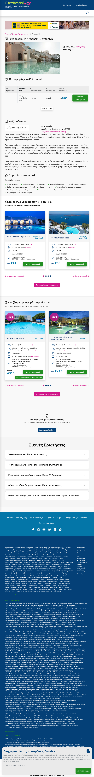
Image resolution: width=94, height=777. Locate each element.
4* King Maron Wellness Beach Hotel (72, 655)
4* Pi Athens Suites (52, 664)
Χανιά (13, 591)
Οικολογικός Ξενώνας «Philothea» (14, 649)
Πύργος (18, 583)
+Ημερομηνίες (35, 356)
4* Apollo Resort (71, 700)
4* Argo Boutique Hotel (25, 677)
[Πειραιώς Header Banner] (47, 25)
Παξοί (60, 577)
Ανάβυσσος (37, 551)
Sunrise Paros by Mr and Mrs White (75, 704)
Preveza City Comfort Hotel (45, 668)
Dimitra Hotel (61, 714)
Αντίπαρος (51, 551)
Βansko (62, 553)
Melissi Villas (8, 697)
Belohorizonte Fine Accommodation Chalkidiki (18, 718)
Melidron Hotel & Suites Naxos (49, 666)
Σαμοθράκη (48, 583)
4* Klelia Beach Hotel (11, 614)
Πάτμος (61, 579)
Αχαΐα (57, 553)
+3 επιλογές (32, 350)
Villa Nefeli (65, 677)
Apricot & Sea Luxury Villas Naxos (14, 710)
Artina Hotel (71, 653)
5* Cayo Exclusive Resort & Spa (13, 674)
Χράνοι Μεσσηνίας (46, 591)
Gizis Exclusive (76, 675)
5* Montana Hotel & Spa (11, 607)
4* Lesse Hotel (53, 620)
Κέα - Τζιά (21, 564)
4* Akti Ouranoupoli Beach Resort (26, 658)
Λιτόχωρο (37, 570)
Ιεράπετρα (34, 558)
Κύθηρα (60, 566)
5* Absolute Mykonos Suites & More (72, 645)
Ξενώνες (79, 566)
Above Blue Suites (10, 635)
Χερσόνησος (20, 591)
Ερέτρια (30, 556)
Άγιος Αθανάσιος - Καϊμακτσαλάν (25, 547)
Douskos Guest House (35, 691)
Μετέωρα (54, 572)
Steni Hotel (78, 660)
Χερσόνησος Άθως (30, 591)
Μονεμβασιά (8, 574)
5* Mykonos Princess (37, 679)
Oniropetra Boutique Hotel (76, 632)
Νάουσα (12, 576)
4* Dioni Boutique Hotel (53, 634)
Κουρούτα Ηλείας (29, 566)
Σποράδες (13, 587)
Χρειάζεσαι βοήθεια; (47, 430)
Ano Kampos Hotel (29, 670)
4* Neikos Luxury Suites (35, 639)
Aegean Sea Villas (10, 695)
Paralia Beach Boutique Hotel (45, 643)
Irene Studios (54, 618)
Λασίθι (60, 568)
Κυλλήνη (66, 566)
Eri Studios (64, 681)
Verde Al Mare (27, 672)
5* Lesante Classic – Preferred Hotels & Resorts (60, 706)
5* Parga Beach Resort (50, 660)
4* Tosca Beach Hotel (67, 609)
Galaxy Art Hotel (46, 653)
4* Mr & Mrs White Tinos (77, 620)
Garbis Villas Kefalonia (63, 639)
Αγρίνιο (14, 549)
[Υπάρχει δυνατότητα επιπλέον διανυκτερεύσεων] (31, 244)
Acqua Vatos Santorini (11, 645)
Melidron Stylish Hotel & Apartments (48, 725)
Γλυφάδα (31, 555)
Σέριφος (67, 583)
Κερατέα (27, 564)
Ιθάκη (40, 558)
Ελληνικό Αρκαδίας (10, 556)
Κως (29, 568)
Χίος (38, 591)
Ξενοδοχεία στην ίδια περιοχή (47, 285)
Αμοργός (22, 551)
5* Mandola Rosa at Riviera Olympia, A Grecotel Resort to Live (22, 603)
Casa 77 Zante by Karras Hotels (58, 672)
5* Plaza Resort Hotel (11, 677)
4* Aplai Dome (9, 685)
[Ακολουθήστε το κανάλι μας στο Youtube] (44, 529)
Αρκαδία (13, 553)
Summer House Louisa (66, 670)
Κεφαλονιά (41, 564)
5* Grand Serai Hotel (25, 607)
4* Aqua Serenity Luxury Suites (46, 714)
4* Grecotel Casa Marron (65, 603)
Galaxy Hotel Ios (22, 664)
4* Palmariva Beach (27, 620)
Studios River (54, 656)
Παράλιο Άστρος (34, 579)
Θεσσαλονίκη (25, 558)
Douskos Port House (52, 635)
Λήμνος (19, 570)
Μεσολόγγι (40, 572)
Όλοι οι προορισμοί (10, 595)
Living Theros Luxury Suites (79, 685)
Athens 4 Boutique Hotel (77, 668)
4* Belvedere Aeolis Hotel (12, 655)
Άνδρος (44, 551)
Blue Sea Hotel (9, 632)
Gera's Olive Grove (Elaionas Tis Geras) (64, 651)
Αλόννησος (65, 549)
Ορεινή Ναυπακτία (21, 577)
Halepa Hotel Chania (39, 698)
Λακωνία (53, 568)
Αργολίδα (65, 551)
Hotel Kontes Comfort (47, 689)
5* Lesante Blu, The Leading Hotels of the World (18, 700)
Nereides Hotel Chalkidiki (58, 721)
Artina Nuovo (26, 679)
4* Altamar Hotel (71, 624)
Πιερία (35, 581)
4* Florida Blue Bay (57, 613)
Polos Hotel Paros (37, 675)
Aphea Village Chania (39, 718)
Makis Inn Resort (45, 681)
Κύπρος (25, 568)
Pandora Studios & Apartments (55, 718)
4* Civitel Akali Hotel (41, 687)
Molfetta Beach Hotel (73, 691)
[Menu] (6, 13)
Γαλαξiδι (24, 555)
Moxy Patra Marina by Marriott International (32, 630)
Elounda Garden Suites (42, 685)
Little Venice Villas (34, 712)
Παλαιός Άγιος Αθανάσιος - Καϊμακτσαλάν (39, 577)
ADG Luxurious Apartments (37, 637)
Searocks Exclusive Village (45, 647)
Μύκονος (51, 574)
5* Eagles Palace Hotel (52, 697)
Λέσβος (7, 570)
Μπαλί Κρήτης (24, 574)
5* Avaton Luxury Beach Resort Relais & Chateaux (18, 719)
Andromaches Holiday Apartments (37, 693)
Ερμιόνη (36, 556)
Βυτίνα (18, 555)
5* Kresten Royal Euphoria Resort (73, 683)
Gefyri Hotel (72, 672)
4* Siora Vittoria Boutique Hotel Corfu (47, 641)
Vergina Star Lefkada (77, 662)
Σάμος (54, 583)
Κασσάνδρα (69, 562)
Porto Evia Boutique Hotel (12, 628)
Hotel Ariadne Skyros (34, 704)
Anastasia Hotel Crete (72, 714)
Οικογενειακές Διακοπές (81, 573)
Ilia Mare (75, 666)
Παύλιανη (7, 581)
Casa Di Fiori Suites (77, 697)
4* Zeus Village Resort (71, 718)
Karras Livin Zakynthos (74, 708)
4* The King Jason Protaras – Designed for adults (69, 719)
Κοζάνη (48, 564)
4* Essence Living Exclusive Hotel (60, 662)
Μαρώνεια (25, 572)
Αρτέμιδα (26, 553)
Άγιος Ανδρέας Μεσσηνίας (42, 547)
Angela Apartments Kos (11, 702)
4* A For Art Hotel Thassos (29, 647)
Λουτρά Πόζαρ (45, 570)
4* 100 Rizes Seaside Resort (66, 637)
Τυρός (30, 589)
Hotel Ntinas (56, 645)
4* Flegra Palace (37, 677)
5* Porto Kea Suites (29, 674)
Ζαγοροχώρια (57, 556)
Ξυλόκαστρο (66, 576)
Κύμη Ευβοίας (8, 568)
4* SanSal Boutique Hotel (61, 674)
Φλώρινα (54, 589)
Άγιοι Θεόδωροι (9, 547)
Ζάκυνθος (65, 556)
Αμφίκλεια (30, 551)
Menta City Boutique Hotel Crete (14, 708)
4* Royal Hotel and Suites (26, 660)
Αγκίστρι (68, 547)
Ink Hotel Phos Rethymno (37, 716)
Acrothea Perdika (80, 649)
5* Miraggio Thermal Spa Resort (26, 635)
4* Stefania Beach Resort (45, 624)
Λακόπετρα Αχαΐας (44, 568)
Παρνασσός (49, 579)
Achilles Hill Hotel (52, 637)
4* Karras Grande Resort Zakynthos (57, 632)
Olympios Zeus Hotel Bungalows (14, 668)
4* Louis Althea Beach (63, 712)
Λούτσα (70, 570)
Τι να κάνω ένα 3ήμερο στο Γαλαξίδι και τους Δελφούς (65, 744)
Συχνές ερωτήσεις (47, 523)
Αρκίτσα (20, 553)
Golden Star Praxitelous (66, 628)
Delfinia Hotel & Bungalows (41, 700)
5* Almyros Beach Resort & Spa (76, 681)
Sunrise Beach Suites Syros (27, 702)
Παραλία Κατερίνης (10, 579)
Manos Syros (28, 649)
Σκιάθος (41, 585)
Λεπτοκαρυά (67, 568)
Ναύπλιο (26, 576)
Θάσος (18, 558)
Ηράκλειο (12, 558)
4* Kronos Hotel (36, 614)
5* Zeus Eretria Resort (53, 609)
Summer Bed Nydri (45, 710)
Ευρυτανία (49, 556)
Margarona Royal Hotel (37, 626)
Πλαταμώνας (42, 581)
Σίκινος (19, 585)
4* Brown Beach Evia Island (12, 620)
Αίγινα (25, 549)
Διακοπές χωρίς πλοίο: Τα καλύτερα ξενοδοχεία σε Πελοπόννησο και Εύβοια (26, 741)
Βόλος (67, 553)
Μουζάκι (16, 574)
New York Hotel (74, 674)
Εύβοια (42, 556)
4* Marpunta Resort (67, 626)
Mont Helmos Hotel (49, 639)
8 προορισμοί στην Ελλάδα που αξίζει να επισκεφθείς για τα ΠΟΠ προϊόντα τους (27, 742)
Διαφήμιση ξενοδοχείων (76, 517)
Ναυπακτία (19, 576)
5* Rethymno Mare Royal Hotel (13, 706)
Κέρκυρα (34, 564)
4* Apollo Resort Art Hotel (61, 647)
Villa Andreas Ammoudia (29, 662)
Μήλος (67, 572)
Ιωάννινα (54, 558)
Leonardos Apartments (11, 639)
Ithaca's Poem (30, 651)
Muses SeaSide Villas (41, 628)
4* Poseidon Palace (69, 605)
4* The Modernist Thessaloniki (13, 727)
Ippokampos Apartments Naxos (13, 698)
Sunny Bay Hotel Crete (11, 656)
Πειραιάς (14, 581)
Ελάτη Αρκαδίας (64, 555)
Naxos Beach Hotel (10, 683)
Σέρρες (7, 585)
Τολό (55, 587)
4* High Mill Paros (53, 628)
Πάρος (56, 579)
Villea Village (8, 691)
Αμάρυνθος (15, 551)
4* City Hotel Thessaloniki (28, 643)
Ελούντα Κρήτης (21, 556)
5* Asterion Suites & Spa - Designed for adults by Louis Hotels (22, 689)
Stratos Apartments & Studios (44, 674)
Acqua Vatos (38, 660)
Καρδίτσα (34, 562)
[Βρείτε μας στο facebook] (33, 529)
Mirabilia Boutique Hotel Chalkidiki (14, 651)
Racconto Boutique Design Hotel (31, 653)
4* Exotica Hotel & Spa (80, 609)
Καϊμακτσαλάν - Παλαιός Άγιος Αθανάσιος (16, 560)
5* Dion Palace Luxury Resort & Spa (30, 613)
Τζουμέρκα (44, 587)
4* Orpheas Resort (29, 706)
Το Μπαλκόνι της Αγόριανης (12, 647)
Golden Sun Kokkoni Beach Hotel (49, 622)
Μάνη (6, 572)
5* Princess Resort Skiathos (12, 653)
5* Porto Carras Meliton (11, 618)
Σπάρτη (65, 585)
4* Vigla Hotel (28, 698)
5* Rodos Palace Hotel (27, 628)
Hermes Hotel (47, 675)
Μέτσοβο (61, 572)
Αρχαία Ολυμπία (35, 553)
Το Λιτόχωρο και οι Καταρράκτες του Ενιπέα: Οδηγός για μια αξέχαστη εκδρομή (26, 744)
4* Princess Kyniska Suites (26, 656)
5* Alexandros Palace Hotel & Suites (60, 685)
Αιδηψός (35, 549)
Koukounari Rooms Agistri (53, 655)
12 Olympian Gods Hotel (11, 622)
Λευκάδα (13, 570)
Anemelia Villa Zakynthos (59, 710)
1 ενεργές (80, 46)
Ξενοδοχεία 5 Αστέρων (81, 548)
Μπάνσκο (32, 574)
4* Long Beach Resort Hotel (70, 607)
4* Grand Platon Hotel (72, 611)
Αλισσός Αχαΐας (55, 549)
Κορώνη (20, 566)
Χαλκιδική (7, 591)
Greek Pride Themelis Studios (37, 664)
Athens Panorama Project (31, 727)
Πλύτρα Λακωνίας (52, 581)
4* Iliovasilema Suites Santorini (13, 641)
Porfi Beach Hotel (41, 706)
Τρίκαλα (7, 589)
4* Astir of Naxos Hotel (20, 697)
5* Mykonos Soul (53, 693)
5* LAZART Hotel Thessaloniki (13, 672)
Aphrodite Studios (10, 658)
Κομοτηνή (67, 564)
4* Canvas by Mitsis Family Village (53, 683)
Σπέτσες (7, 587)
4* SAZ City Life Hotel (81, 626)
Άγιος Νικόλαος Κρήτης (57, 547)
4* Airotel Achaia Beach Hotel (31, 611)
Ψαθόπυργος (57, 591)
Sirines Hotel (41, 634)
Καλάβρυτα (32, 560)
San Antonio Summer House (12, 662)
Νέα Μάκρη (33, 576)
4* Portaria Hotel (65, 635)
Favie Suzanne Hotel (80, 628)
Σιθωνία (12, 585)
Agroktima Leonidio (29, 641)
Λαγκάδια (35, 568)
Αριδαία (7, 553)
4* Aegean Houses (65, 697)
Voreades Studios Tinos (26, 723)
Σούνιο (60, 585)
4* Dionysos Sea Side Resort (59, 702)
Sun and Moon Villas (43, 662)
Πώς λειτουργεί (36, 517)
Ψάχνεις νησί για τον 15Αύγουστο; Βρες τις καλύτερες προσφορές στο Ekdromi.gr (62, 746)
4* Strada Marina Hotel (20, 691)
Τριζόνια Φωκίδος (64, 587)
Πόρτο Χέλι (67, 581)
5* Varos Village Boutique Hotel (58, 695)
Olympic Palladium (82, 695)
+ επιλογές (28, 247)
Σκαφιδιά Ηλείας (32, 585)
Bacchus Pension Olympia (42, 656)
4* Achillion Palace (10, 675)
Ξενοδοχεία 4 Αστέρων (81, 552)
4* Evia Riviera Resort (47, 611)
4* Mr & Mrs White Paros (11, 666)
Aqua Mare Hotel (59, 689)
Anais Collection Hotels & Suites (14, 670)
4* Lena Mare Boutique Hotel (25, 687)
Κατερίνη (14, 564)
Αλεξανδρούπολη (45, 549)
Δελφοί (49, 555)
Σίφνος (24, 585)
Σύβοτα (20, 587)
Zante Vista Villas (31, 714)
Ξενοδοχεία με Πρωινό (81, 555)
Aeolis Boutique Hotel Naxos (13, 634)
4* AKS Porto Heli (60, 611)
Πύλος (13, 583)
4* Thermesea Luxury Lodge (52, 677)
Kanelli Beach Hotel (55, 616)
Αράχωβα (58, 551)
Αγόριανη (7, 549)
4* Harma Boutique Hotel (32, 681)
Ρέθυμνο (24, 583)
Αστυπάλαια (45, 553)
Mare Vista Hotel (64, 620)
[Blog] (60, 529)
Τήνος (51, 587)
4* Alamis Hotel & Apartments (67, 664)
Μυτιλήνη (65, 574)
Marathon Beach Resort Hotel (44, 651)
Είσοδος (68, 5)
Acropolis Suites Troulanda (40, 672)
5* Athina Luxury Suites (23, 675)
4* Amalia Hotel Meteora (21, 637)
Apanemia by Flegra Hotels (54, 630)
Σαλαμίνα (40, 583)
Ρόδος (34, 583)
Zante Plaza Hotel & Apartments (52, 614)
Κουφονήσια (38, 566)
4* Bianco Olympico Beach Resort (14, 609)
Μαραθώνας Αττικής (15, 572)
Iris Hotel (73, 639)
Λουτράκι (64, 570)
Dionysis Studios (60, 643)
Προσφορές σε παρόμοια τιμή (47, 394)
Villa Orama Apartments (61, 668)
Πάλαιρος (54, 577)
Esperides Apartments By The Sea (29, 666)
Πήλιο (30, 581)
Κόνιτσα (7, 566)
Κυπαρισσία (17, 568)
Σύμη (25, 587)
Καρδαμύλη (27, 562)
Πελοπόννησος (22, 581)
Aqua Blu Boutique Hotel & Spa (68, 687)
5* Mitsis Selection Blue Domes (61, 675)
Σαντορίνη (61, 583)
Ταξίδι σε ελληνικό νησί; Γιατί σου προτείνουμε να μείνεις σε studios (23, 739)
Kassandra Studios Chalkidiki (12, 725)
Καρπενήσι (49, 562)
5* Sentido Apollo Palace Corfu (53, 679)
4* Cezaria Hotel (40, 635)
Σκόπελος (47, 585)
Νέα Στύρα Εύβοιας (43, 576)
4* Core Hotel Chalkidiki (59, 653)
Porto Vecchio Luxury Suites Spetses (44, 719)
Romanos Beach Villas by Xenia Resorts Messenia (18, 721)
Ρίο (30, 583)
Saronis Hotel (22, 645)
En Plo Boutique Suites (48, 691)
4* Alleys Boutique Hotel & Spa (69, 725)
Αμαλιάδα (7, 551)
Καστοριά (7, 564)
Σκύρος (54, 585)
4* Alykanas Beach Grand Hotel (40, 618)
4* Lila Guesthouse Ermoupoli (66, 723)
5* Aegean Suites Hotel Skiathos (42, 708)
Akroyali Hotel (42, 632)
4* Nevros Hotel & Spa (65, 666)
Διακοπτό (55, 555)
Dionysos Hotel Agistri (72, 689)
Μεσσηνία (47, 572)
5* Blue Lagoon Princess (70, 613)
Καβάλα (61, 558)
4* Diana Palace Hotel (77, 635)
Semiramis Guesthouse (80, 641)
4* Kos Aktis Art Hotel (36, 683)
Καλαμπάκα (54, 560)
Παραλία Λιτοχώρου (22, 579)
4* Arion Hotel (46, 613)
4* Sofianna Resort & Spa (48, 712)
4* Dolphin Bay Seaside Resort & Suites (73, 614)
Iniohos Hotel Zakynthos (53, 698)
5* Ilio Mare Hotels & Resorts (13, 611)
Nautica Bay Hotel (56, 607)
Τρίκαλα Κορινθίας (16, 589)
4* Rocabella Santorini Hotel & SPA (24, 685)
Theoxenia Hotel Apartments (68, 618)
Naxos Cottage (60, 704)
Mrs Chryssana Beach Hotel (71, 630)
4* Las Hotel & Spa (66, 658)
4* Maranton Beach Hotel (12, 613)
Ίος (49, 558)
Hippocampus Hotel (22, 683)
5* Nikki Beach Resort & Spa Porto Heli (25, 632)
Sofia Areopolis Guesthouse (41, 721)
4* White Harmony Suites (23, 695)
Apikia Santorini (61, 691)
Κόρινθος (13, 566)
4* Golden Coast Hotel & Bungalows (35, 609)
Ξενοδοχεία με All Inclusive (82, 563)
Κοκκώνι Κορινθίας (57, 564)
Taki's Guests (70, 721)
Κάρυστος (56, 562)
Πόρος (61, 581)
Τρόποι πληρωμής (54, 517)
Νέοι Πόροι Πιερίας (56, 576)
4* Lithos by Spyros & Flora (39, 695)
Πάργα (42, 579)
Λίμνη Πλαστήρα (27, 570)
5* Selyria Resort (9, 616)
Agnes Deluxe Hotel (30, 668)
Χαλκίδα (70, 589)
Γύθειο (43, 555)
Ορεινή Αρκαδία (9, 577)
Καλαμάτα (40, 560)
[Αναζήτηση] (87, 13)
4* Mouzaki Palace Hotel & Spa (71, 616)
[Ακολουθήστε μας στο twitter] (49, 529)
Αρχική (8, 34)
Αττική (52, 553)
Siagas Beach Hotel (25, 618)
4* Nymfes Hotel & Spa (11, 626)
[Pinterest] (55, 529)
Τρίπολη (25, 589)
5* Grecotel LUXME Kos (80, 603)
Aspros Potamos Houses (31, 710)
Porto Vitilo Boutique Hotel (53, 626)
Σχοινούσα (37, 587)
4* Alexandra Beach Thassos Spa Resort (63, 649)
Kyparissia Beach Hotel (11, 660)
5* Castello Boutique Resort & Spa (14, 681)
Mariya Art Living (54, 687)
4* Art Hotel (71, 695)
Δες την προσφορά (80, 98)
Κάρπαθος (42, 562)
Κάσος (63, 562)
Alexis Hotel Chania (10, 687)
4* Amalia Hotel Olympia (12, 630)
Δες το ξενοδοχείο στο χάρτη (53, 131)
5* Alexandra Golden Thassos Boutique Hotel (74, 634)
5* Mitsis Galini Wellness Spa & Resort (38, 605)
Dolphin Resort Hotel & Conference (15, 714)
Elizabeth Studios (24, 626)
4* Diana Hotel (23, 639)
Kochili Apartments (46, 645)
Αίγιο (30, 549)
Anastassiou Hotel (78, 658)
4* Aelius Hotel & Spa (66, 641)
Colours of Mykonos (20, 693)
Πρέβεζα (7, 583)
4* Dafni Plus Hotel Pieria (59, 708)
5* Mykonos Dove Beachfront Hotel (70, 693)
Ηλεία (6, 558)
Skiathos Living (81, 651)
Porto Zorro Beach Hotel (41, 620)
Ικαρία (45, 558)
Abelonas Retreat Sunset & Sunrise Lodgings (58, 716)
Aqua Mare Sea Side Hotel (28, 655)
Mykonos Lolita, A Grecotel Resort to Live (16, 712)
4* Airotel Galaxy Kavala (29, 634)
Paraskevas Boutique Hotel (71, 679)
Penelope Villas (9, 693)
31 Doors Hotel (40, 670)
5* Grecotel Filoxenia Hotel (48, 603)
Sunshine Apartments (72, 643)
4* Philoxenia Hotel (59, 624)
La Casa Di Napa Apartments (65, 660)
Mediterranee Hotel (43, 658)
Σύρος (30, 587)
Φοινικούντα (62, 589)
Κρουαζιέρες (52, 566)
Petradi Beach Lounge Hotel (36, 697)
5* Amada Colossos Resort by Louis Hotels (16, 716)
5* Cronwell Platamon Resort (41, 607)
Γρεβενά (37, 555)
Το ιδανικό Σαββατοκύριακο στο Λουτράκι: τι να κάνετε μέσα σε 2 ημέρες (64, 739)
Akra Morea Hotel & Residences (29, 622)
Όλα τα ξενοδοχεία (10, 731)
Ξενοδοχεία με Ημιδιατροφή (81, 559)
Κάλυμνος (61, 560)
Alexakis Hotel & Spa (52, 670)
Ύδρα (35, 589)
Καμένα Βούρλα (9, 562)
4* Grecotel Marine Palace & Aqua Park (16, 605)
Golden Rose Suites (33, 645)
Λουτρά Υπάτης (55, 570)
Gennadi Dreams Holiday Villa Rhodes (45, 723)
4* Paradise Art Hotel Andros (68, 622)
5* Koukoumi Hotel (75, 677)
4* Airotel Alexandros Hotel (68, 656)
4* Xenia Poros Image (24, 614)
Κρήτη (45, 566)
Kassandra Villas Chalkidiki (29, 725)
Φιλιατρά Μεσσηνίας (44, 589)
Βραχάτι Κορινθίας (10, 555)
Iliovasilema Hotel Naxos (43, 702)
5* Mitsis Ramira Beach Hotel (13, 679)
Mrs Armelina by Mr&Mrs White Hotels (15, 704)
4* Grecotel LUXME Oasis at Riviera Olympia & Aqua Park (20, 624)
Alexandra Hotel (55, 658)
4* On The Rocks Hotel (47, 704)
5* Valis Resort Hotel (57, 605)
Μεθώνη (32, 572)
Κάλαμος (46, 560)
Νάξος (6, 576)
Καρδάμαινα (18, 562)
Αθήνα (20, 549)
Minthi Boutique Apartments (42, 649)
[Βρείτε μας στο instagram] (38, 529)
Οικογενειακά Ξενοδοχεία (81, 569)
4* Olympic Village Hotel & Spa (24, 616)
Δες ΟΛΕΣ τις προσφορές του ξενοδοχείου (29, 377)
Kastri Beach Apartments (12, 723)
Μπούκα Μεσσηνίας (41, 574)
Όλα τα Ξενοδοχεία (20, 34)
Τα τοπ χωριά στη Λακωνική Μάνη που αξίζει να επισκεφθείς (21, 746)
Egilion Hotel (8, 637)
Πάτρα (67, 579)
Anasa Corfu (55, 681)
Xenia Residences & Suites (57, 700)
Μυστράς (58, 574)
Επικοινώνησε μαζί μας (17, 517)
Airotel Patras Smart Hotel (12, 643)
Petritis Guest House (10, 664)
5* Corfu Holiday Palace (41, 616)
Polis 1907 (28, 708)
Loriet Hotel (40, 655)
